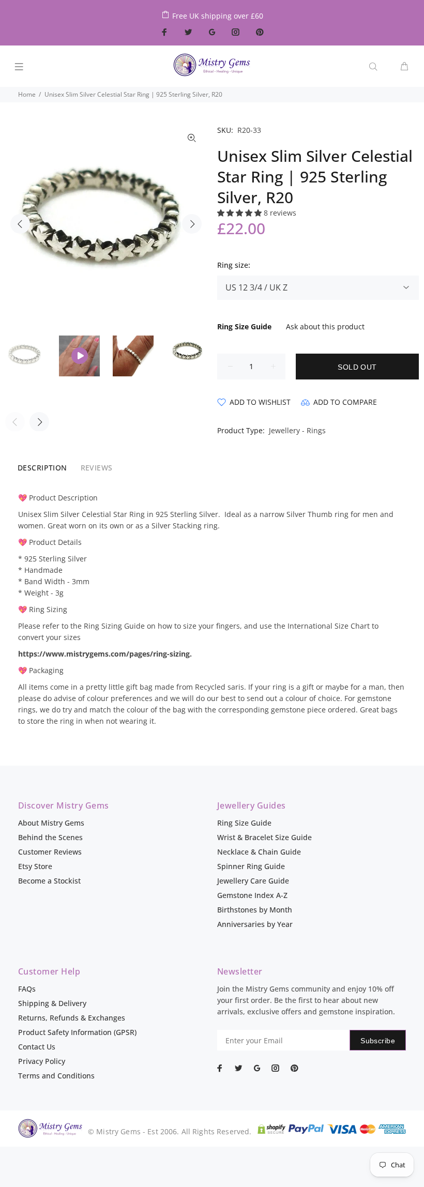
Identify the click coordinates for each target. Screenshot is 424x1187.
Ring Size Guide (244, 823)
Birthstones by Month (254, 910)
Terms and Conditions (56, 1076)
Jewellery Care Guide (253, 881)
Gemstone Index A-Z (252, 895)
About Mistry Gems (51, 823)
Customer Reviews (50, 852)
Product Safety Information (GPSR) (77, 1032)
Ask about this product (325, 326)
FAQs (27, 989)
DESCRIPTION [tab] (42, 468)
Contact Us (36, 1047)
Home (27, 94)
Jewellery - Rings (297, 430)
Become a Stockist (49, 881)
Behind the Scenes (50, 837)
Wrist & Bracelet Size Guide (264, 837)
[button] (240, 213)
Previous (20, 224)
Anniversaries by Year (255, 924)
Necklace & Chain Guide (259, 852)
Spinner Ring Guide (251, 866)
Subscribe (377, 1041)
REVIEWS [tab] (97, 468)
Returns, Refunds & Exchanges (71, 1018)
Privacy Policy (41, 1061)
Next (192, 224)
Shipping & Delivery (52, 1003)
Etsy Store (35, 866)
